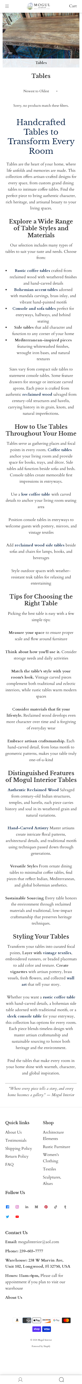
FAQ (9, 1164)
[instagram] (17, 1207)
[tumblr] (65, 1207)
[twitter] (7, 1216)
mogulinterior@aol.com (38, 1242)
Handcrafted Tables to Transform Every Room (41, 137)
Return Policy (17, 1156)
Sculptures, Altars (52, 1180)
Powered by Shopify (41, 1346)
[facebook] (7, 1207)
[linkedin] (26, 1207)
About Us (13, 1132)
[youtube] (17, 1216)
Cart (73, 6)
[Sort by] (41, 91)
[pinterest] (46, 1207)
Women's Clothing (51, 1158)
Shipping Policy (18, 1148)
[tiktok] (55, 1207)
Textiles (49, 1169)
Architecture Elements (53, 1135)
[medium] (36, 1207)
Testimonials (15, 1140)
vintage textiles (57, 953)
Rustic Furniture (56, 1147)
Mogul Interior (45, 1339)
